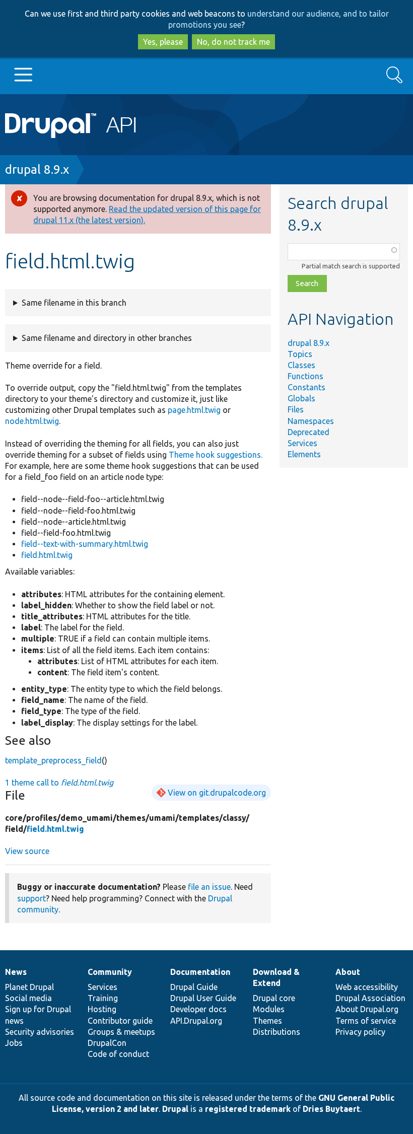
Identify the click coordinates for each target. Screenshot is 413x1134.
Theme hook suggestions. (215, 454)
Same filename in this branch (74, 302)
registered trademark (248, 1108)
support (31, 898)
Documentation (200, 971)
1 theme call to (59, 782)
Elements (304, 454)
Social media (28, 998)
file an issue (209, 886)
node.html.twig (32, 421)
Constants (306, 387)
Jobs (14, 1042)
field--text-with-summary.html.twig (84, 543)
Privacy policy (360, 1031)
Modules (269, 1009)
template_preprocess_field (53, 760)
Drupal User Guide (203, 998)
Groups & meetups (121, 1031)
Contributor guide (120, 1020)
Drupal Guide (194, 986)
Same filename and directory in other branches (107, 337)
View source (27, 851)
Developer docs (198, 1009)
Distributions (276, 1031)
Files (296, 409)
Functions (305, 376)
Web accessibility (366, 986)
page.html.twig (194, 409)
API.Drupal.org (196, 1020)
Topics (300, 354)
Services (302, 443)
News (16, 971)
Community (110, 971)
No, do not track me (233, 41)
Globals (301, 398)
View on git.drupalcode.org (217, 792)
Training (103, 998)
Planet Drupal (29, 986)
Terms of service (365, 1020)
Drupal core (274, 998)
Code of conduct (118, 1053)
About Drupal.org (366, 1009)
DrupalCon (107, 1042)
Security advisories (39, 1031)
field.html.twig (47, 554)
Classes (301, 365)
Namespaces (311, 421)
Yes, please (163, 41)
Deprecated (308, 432)
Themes (267, 1020)
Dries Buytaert (331, 1108)
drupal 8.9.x (37, 169)
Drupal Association (370, 998)
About (347, 971)
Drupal (175, 1108)
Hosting (102, 1009)
